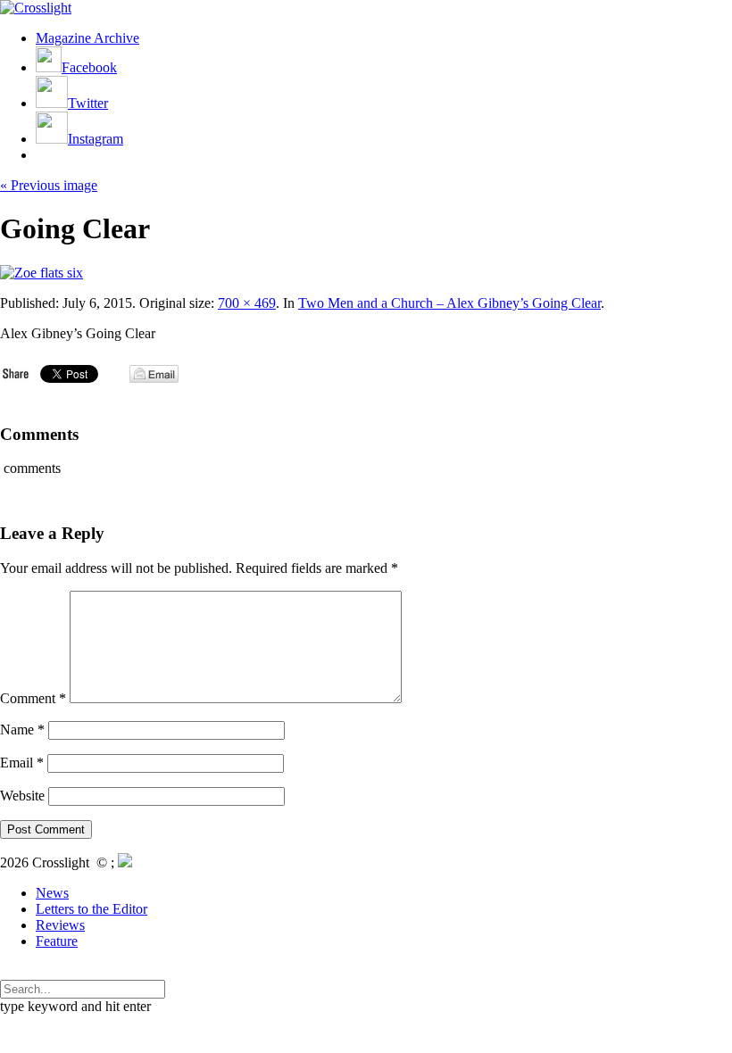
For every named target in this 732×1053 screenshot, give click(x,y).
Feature (57, 941)
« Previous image (48, 185)
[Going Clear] (41, 272)
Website (22, 795)
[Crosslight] (35, 7)
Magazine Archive (87, 38)
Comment (33, 698)
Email (22, 762)
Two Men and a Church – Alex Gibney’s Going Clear (449, 303)
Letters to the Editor (91, 908)
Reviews (60, 925)
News (52, 892)
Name (22, 729)
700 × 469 (247, 303)
